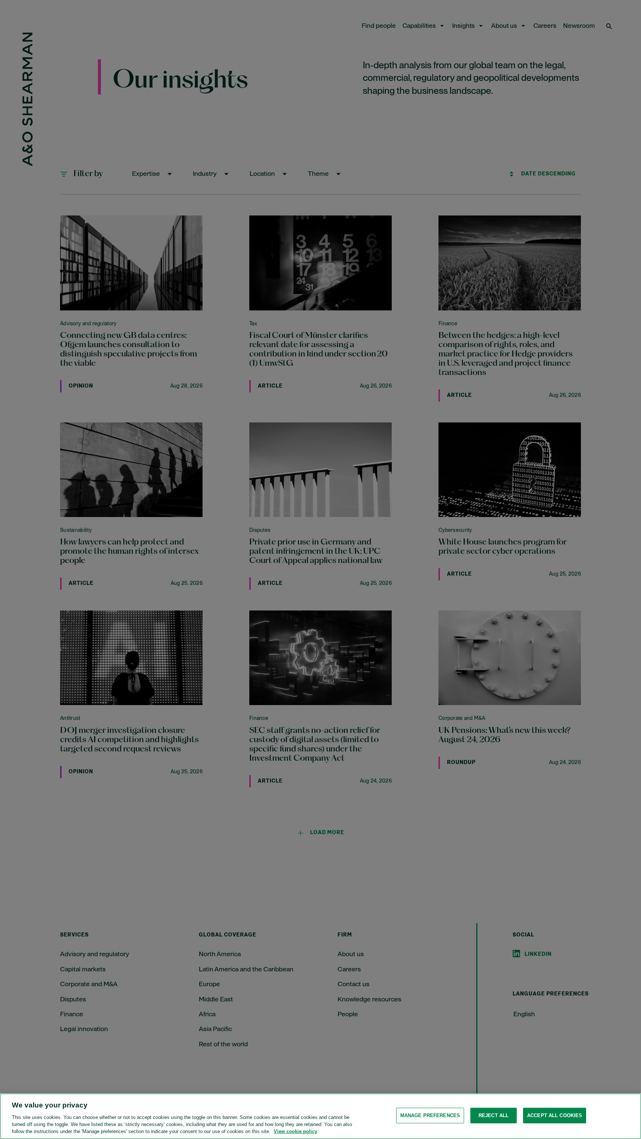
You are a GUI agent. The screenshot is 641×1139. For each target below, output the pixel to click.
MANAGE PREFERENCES (430, 1115)
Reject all (494, 1115)
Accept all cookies (554, 1115)
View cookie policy (295, 1131)
